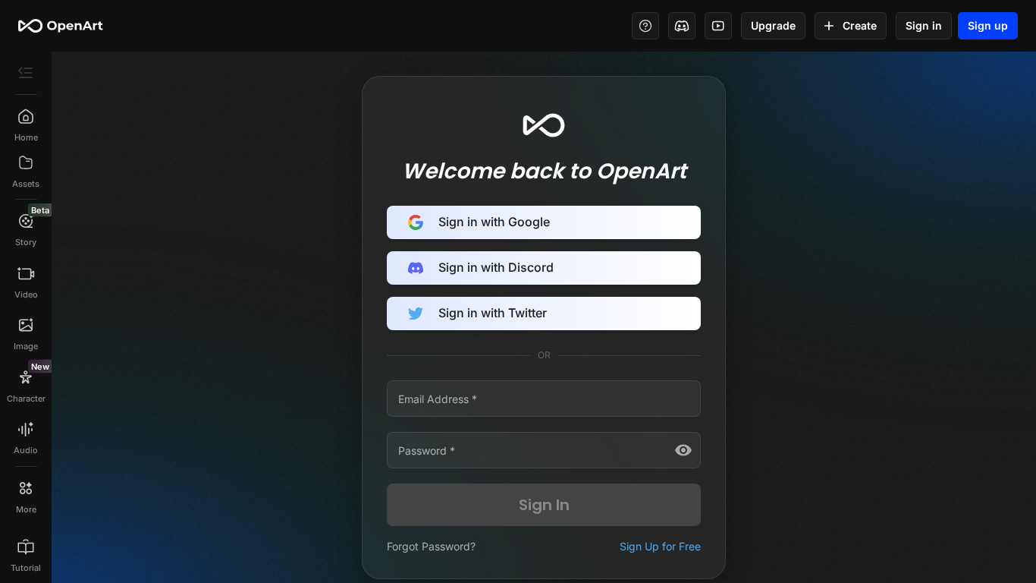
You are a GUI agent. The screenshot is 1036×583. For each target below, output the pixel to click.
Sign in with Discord (496, 267)
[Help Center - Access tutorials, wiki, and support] (645, 25)
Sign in (924, 25)
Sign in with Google (494, 221)
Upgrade (773, 25)
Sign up (988, 25)
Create (860, 25)
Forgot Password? (431, 546)
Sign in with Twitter (492, 312)
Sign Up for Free (660, 546)
